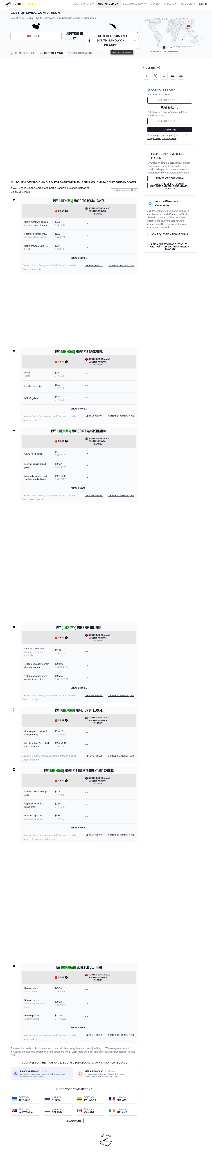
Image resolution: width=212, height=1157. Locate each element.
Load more (74, 1121)
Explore (169, 3)
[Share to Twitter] (155, 76)
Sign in (203, 4)
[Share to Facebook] (146, 76)
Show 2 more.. (79, 828)
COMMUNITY (188, 3)
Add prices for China (170, 178)
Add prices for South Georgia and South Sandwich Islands (169, 185)
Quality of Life (82, 3)
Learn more (77, 1052)
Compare (170, 129)
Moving (155, 3)
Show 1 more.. (79, 258)
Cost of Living (107, 3)
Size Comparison (133, 3)
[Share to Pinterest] (164, 76)
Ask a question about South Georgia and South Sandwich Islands (169, 245)
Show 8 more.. (79, 409)
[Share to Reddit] (181, 76)
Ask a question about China (169, 234)
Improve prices (94, 265)
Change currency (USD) (121, 265)
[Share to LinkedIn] (172, 76)
